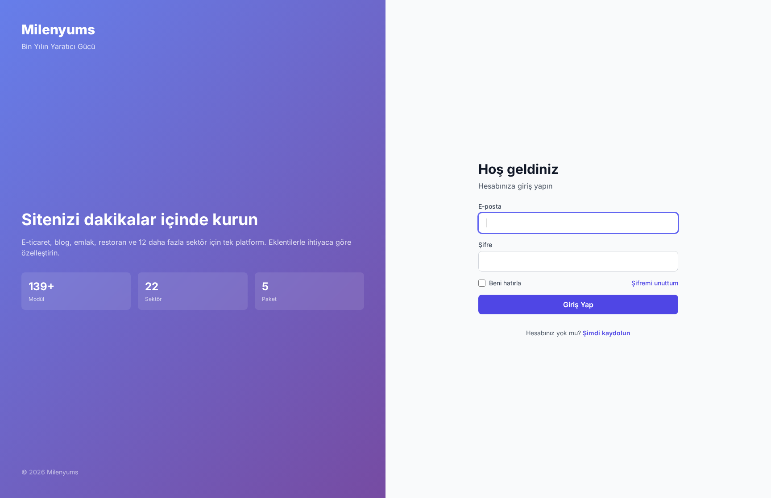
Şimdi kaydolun (606, 333)
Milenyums (58, 29)
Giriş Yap (578, 304)
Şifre (485, 244)
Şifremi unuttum (654, 283)
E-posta (490, 206)
